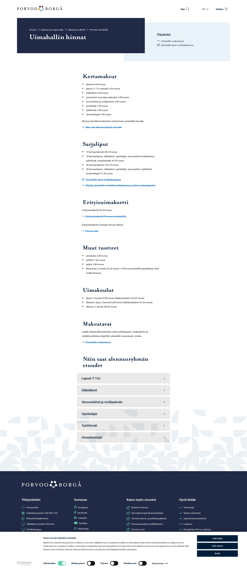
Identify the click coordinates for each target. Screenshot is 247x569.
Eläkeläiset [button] (89, 390)
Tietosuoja (188, 507)
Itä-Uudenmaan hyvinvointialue (147, 512)
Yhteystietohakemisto (37, 518)
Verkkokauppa (34, 529)
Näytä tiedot (158, 563)
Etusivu (33, 29)
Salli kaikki (217, 538)
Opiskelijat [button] (89, 414)
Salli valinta (217, 545)
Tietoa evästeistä (192, 512)
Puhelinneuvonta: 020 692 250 (41, 512)
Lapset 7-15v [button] (91, 378)
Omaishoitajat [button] (92, 437)
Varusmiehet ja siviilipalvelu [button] (102, 402)
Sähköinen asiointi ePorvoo (40, 523)
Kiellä (217, 553)
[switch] (91, 563)
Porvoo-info (32, 507)
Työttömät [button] (89, 425)
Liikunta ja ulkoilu (76, 29)
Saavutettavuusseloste (195, 518)
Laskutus (188, 523)
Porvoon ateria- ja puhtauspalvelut (149, 518)
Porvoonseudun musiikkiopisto (147, 523)
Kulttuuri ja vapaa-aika (52, 29)
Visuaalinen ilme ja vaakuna (197, 529)
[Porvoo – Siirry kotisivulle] (39, 8)
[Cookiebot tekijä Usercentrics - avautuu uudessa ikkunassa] (24, 563)
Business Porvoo (140, 507)
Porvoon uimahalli (99, 29)
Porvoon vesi (138, 529)
